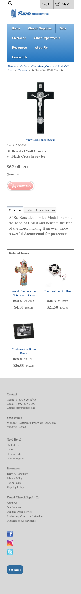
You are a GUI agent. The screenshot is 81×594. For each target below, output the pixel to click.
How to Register (15, 458)
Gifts (23, 66)
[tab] (15, 210)
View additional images (40, 140)
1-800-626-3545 (26, 399)
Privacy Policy (14, 478)
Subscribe (15, 570)
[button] (63, 3)
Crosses (22, 70)
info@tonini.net (25, 408)
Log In (46, 4)
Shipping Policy (15, 487)
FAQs (10, 449)
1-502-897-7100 (25, 404)
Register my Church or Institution (25, 516)
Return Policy (14, 482)
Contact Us (13, 445)
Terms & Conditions (17, 473)
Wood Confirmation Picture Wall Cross (23, 293)
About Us (12, 502)
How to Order (14, 454)
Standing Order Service (19, 511)
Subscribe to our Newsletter (21, 520)
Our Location (14, 507)
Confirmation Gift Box (57, 291)
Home (12, 66)
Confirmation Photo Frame (24, 351)
